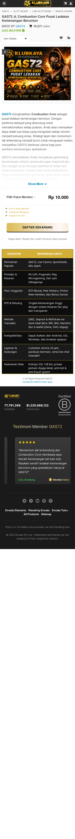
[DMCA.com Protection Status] (5, 49)
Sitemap (46, 514)
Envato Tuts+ (60, 510)
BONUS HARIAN (64, 11)
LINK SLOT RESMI (41, 11)
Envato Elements (15, 510)
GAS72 (5, 11)
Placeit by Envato (39, 510)
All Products (31, 514)
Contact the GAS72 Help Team (37, 381)
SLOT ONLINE (20, 11)
